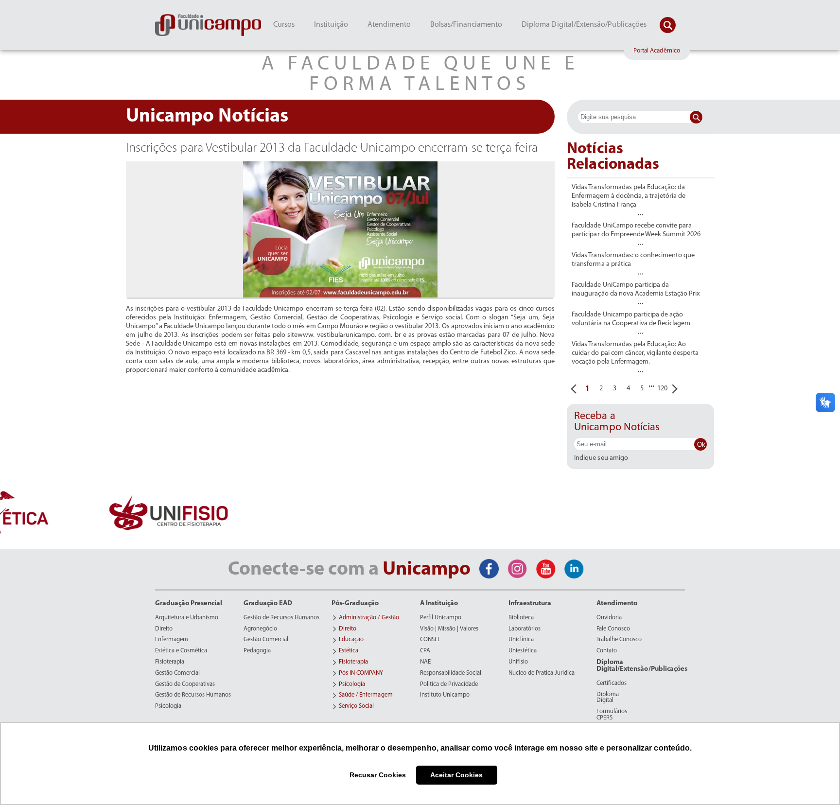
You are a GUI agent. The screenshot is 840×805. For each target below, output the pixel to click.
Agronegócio (260, 629)
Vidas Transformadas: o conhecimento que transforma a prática (633, 260)
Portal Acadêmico (656, 51)
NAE (425, 662)
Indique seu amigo (601, 458)
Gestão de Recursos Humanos (193, 695)
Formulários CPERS (611, 715)
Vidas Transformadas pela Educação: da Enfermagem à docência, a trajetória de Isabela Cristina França (628, 196)
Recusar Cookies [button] (378, 775)
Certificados (611, 683)
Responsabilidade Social (450, 673)
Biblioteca (521, 618)
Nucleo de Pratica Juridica (541, 673)
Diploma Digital (607, 698)
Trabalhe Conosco (619, 640)
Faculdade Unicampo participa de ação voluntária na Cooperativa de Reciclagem (631, 319)
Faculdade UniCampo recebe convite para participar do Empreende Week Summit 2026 (636, 230)
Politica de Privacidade (449, 684)
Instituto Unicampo (445, 695)
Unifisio (518, 662)
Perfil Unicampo (440, 618)
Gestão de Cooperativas (185, 684)
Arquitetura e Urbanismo (186, 618)
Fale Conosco (613, 629)
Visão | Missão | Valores (449, 629)
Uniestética (522, 651)
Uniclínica (521, 640)
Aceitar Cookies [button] (456, 775)
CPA (425, 651)
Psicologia (168, 706)
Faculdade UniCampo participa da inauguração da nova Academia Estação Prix (636, 289)
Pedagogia (257, 651)
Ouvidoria (609, 618)
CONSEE (430, 640)
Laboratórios (524, 629)
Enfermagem (171, 640)
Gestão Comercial (177, 673)
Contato (606, 651)
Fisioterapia (169, 662)
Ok (701, 444)
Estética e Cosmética (181, 651)
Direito (164, 629)
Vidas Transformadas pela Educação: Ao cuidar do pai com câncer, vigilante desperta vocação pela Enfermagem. (635, 353)
